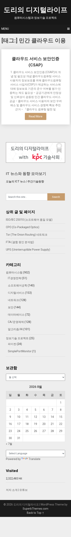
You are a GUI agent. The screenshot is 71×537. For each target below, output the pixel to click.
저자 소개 (12, 489)
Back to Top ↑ (35, 512)
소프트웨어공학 (17, 285)
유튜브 (23, 489)
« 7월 (9, 443)
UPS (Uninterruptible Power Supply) (28, 249)
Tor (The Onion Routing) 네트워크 (26, 234)
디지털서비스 (16, 292)
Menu (5, 28)
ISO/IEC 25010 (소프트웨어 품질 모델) (29, 219)
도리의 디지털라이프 (35, 10)
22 (60, 424)
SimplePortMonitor (20, 351)
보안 (10, 307)
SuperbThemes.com (35, 508)
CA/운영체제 (16, 321)
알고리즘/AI (15, 329)
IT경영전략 (14, 278)
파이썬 (12, 344)
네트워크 (13, 300)
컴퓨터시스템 (14, 272)
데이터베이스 (16, 314)
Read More (35, 116)
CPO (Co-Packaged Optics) (22, 227)
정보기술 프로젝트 (17, 338)
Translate (34, 459)
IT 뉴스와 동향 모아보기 (26, 173)
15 (60, 416)
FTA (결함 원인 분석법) (20, 242)
